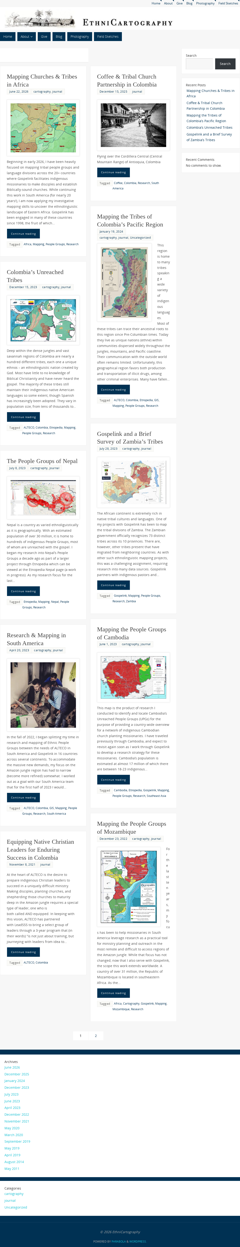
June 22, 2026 (19, 91)
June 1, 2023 (108, 644)
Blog (189, 3)
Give (179, 3)
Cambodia (120, 790)
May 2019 (11, 1148)
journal (57, 91)
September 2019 (17, 1141)
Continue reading (23, 233)
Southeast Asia (156, 796)
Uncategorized (140, 237)
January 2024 (14, 1080)
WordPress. (138, 1241)
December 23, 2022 (114, 838)
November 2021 (16, 1121)
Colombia (130, 183)
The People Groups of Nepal (42, 461)
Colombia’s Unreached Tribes (209, 127)
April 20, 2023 (19, 650)
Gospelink (120, 595)
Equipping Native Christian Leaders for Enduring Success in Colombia (40, 849)
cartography (42, 91)
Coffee (118, 183)
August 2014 (14, 1162)
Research (72, 244)
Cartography (131, 1003)
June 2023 (12, 1101)
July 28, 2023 (109, 448)
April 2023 (12, 1107)
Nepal (55, 601)
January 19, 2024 (111, 231)
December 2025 (16, 1074)
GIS (156, 400)
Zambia (131, 601)
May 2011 (11, 1168)
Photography (205, 3)
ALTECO (119, 400)
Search (191, 55)
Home (156, 3)
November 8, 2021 (22, 864)
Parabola (119, 1241)
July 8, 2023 (17, 468)
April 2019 (12, 1155)
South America (56, 813)
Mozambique (121, 1009)
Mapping (38, 244)
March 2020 (13, 1135)
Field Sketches (228, 3)
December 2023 (16, 1087)
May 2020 (11, 1128)
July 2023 (11, 1094)
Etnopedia (146, 400)
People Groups (55, 244)
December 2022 (16, 1114)
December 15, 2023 (23, 287)
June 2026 (12, 1067)
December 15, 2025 (114, 91)
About (168, 3)
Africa (27, 244)
